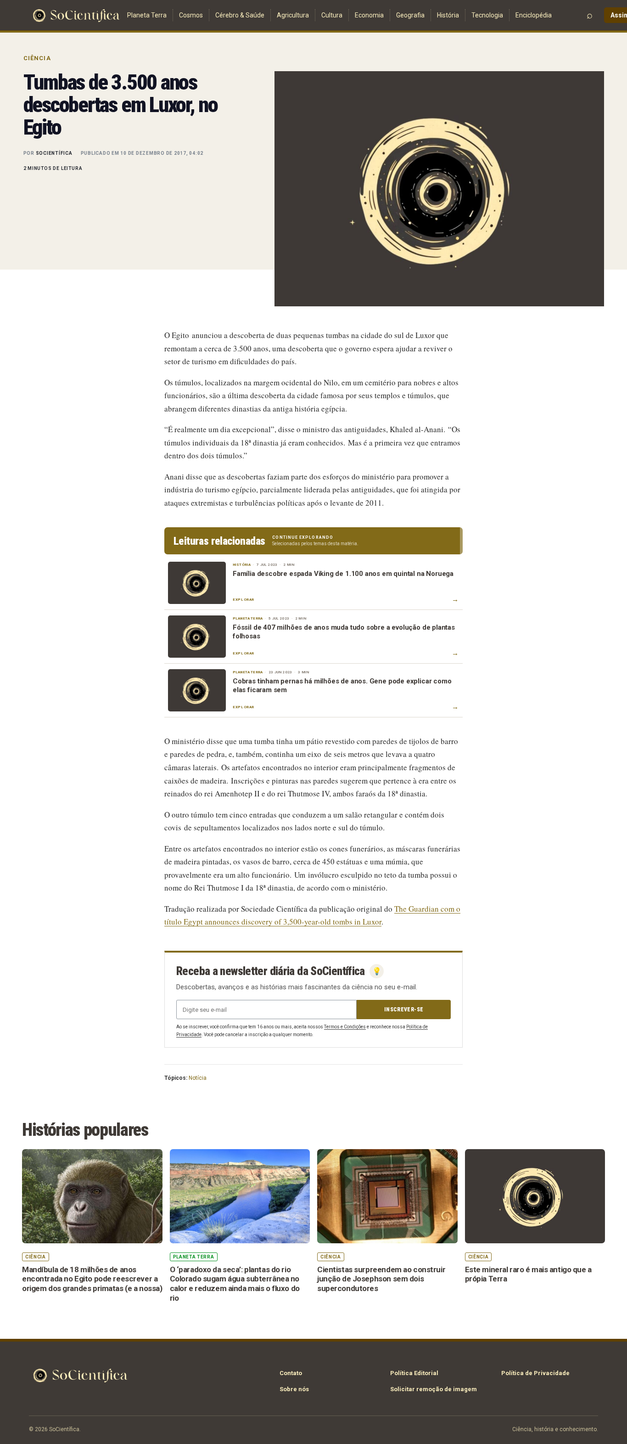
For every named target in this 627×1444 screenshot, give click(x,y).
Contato (291, 1373)
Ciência (37, 58)
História (448, 15)
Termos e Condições (345, 1026)
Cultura (331, 15)
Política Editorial (414, 1373)
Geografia (410, 15)
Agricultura (293, 15)
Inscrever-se (403, 1009)
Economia (369, 15)
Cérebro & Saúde (239, 15)
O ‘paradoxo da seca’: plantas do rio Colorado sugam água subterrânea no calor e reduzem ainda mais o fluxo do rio (235, 1284)
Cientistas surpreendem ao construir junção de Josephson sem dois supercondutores (381, 1279)
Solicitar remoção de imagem (433, 1389)
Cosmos (191, 15)
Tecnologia (487, 15)
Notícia (198, 1078)
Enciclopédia (533, 15)
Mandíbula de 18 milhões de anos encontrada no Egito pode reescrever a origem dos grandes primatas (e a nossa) (92, 1279)
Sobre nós (294, 1389)
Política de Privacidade (535, 1373)
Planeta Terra (147, 15)
